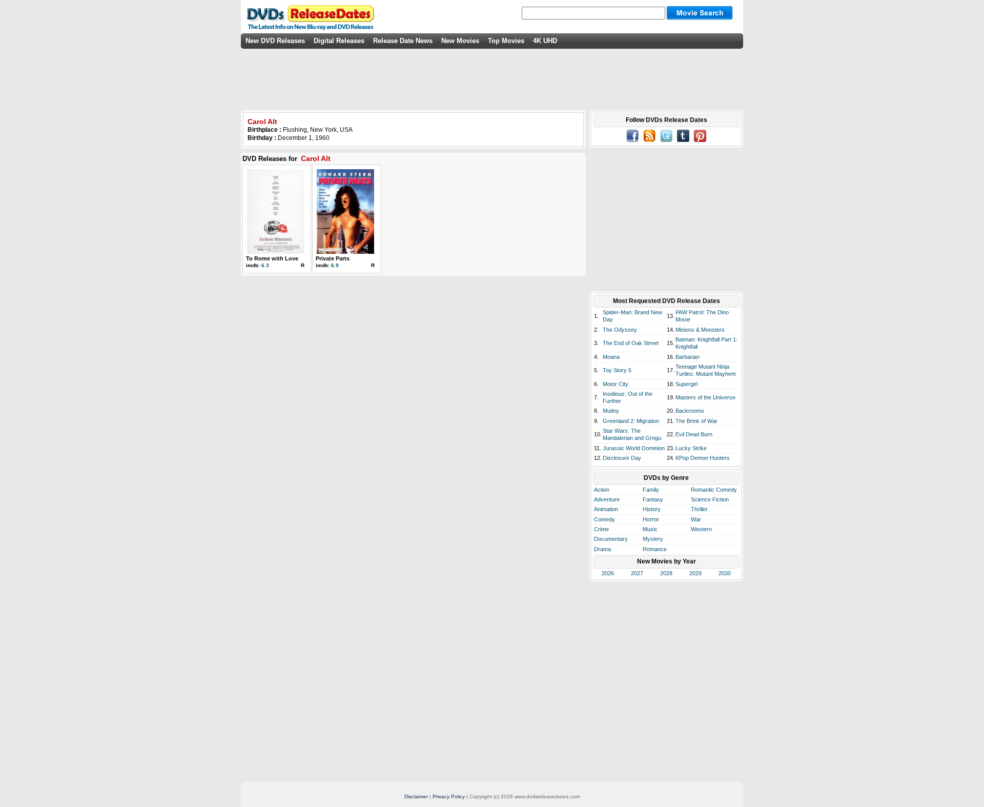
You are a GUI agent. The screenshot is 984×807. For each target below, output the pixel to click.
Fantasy (653, 499)
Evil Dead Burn (693, 434)
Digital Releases (339, 41)
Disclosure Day (622, 458)
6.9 (335, 265)
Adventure (607, 499)
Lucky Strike (691, 448)
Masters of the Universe (705, 397)
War (696, 519)
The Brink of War (696, 421)
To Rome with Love (272, 258)
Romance (655, 549)
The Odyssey (620, 330)
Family (651, 490)
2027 (637, 573)
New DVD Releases (275, 41)
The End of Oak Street (631, 343)
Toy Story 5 (617, 370)
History (652, 509)
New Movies (460, 41)
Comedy (604, 519)
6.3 (265, 265)
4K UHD (545, 41)
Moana (611, 357)
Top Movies (506, 41)
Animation (606, 509)
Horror (651, 519)
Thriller (699, 509)
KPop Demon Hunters (702, 458)
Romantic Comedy (714, 490)
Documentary (611, 539)
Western (701, 529)
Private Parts (333, 258)
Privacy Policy (449, 796)
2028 (666, 573)
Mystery (653, 539)
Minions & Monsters (700, 330)
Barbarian (687, 357)
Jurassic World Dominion (634, 448)
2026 (608, 573)
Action (601, 490)
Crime (601, 529)
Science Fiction (710, 499)
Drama (602, 549)
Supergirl (686, 384)
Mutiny (611, 411)
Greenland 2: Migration (631, 421)
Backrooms (689, 411)
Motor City (615, 384)
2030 (725, 573)
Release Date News (403, 41)
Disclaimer (416, 796)
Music (650, 529)
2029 (695, 573)
